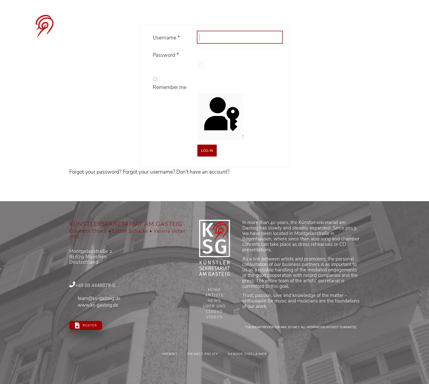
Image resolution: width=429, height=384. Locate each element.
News (214, 301)
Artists (214, 296)
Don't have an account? (202, 171)
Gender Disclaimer (247, 354)
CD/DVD (214, 312)
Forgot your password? (96, 171)
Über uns (214, 307)
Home (214, 290)
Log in (207, 151)
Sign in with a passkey (242, 136)
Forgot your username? (149, 171)
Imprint (170, 354)
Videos (214, 318)
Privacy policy (202, 354)
